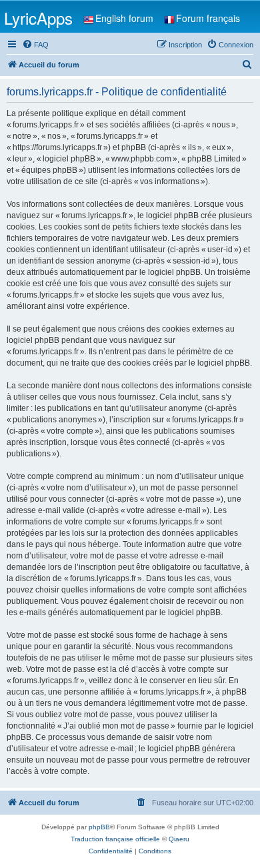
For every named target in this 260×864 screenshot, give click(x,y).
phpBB (99, 827)
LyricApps (38, 17)
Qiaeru (179, 839)
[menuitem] (35, 45)
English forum (124, 18)
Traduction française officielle (115, 839)
